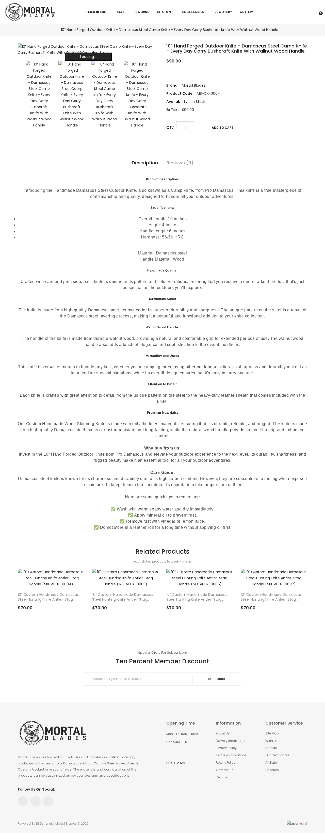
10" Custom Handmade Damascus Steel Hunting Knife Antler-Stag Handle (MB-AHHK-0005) (122, 596)
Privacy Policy (226, 748)
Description (145, 162)
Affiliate (271, 763)
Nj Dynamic (45, 823)
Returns (222, 777)
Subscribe (217, 679)
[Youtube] (48, 801)
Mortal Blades (193, 85)
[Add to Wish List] (74, 581)
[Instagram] (35, 801)
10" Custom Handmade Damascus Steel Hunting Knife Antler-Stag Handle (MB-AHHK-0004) (48, 596)
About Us (223, 733)
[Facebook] (23, 801)
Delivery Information (231, 741)
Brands (271, 748)
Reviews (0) (180, 162)
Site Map (272, 733)
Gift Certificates (277, 755)
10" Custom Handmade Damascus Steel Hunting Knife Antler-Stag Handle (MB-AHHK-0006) (196, 596)
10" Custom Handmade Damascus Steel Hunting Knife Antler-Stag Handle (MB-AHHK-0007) (271, 596)
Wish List (272, 741)
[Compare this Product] (67, 581)
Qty (170, 127)
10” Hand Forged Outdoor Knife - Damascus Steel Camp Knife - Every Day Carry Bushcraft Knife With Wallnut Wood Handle (169, 29)
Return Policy (225, 763)
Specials (272, 770)
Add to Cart (223, 127)
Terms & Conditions (231, 755)
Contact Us (224, 770)
